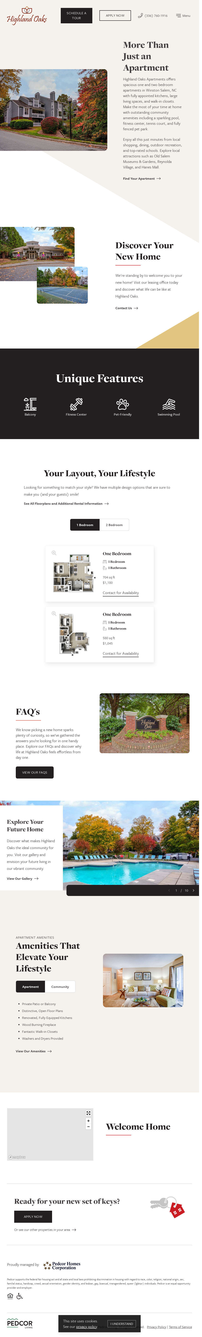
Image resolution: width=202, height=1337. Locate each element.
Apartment (30, 986)
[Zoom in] (88, 1121)
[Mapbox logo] (17, 1157)
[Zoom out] (88, 1126)
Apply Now (33, 1216)
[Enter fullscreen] (88, 1113)
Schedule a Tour (76, 15)
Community (60, 986)
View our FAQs (34, 772)
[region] (50, 1134)
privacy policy (86, 1326)
